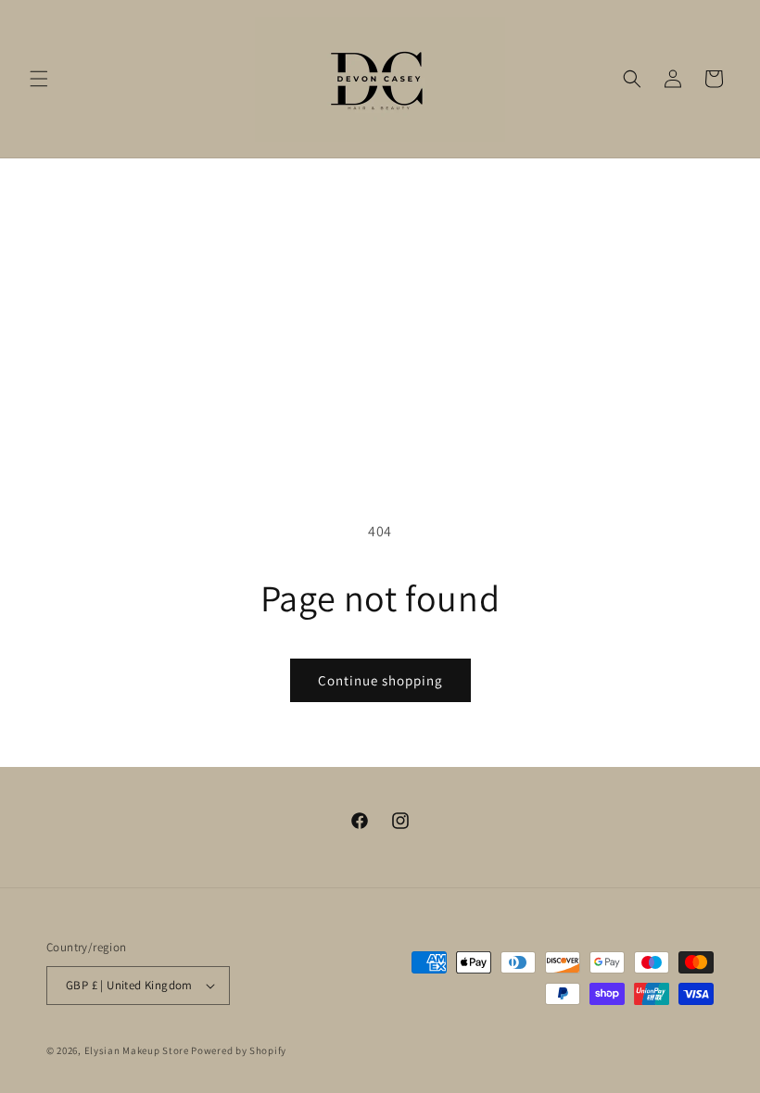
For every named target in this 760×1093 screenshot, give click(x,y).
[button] (39, 78)
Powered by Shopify (238, 1050)
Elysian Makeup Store (136, 1050)
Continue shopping (380, 680)
